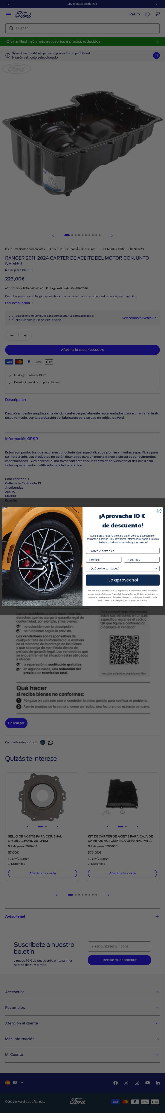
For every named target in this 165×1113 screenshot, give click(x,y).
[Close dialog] (159, 511)
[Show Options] (156, 568)
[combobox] (121, 568)
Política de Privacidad (111, 594)
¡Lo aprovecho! (122, 580)
